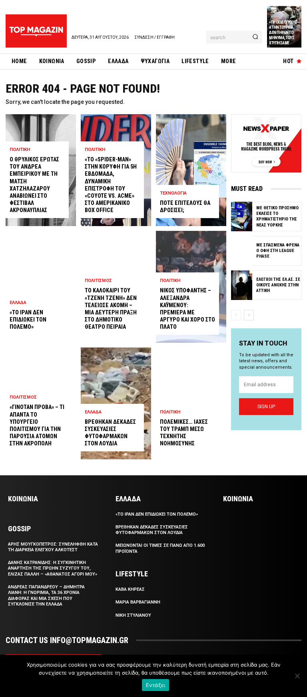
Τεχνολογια (173, 193)
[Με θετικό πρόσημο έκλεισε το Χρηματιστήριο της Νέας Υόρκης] (241, 216)
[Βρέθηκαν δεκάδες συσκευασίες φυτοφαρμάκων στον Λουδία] (116, 403)
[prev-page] (236, 315)
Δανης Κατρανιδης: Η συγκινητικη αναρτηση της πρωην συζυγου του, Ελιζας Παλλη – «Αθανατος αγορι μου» (52, 568)
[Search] (255, 37)
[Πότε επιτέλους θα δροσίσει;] (191, 170)
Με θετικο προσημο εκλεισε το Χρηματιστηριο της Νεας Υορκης (277, 216)
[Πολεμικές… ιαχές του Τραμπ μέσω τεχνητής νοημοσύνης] (191, 403)
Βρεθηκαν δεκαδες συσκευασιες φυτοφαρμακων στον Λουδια (152, 529)
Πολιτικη (20, 149)
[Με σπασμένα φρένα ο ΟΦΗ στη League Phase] (241, 251)
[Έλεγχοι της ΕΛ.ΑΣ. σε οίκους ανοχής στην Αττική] (241, 285)
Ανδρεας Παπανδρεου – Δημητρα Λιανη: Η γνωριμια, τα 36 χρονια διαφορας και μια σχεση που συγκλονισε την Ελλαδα (46, 595)
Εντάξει (155, 685)
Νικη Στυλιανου (133, 615)
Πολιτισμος (23, 397)
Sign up (266, 406)
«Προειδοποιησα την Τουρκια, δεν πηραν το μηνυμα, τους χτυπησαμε (283, 32)
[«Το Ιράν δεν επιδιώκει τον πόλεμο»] (41, 287)
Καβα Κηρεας (130, 589)
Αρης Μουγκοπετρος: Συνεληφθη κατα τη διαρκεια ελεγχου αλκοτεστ (53, 547)
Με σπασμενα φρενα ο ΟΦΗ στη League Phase (277, 250)
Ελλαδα (18, 302)
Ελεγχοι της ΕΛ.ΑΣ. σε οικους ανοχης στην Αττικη (278, 285)
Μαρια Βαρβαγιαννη (138, 602)
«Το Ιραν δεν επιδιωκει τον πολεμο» (28, 319)
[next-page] (249, 315)
